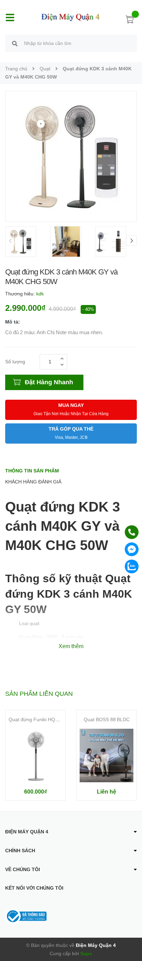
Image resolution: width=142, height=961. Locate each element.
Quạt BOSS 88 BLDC (107, 719)
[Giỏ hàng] (130, 20)
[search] (14, 44)
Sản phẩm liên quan (39, 693)
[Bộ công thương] (26, 915)
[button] (131, 240)
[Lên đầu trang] (131, 928)
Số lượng (15, 361)
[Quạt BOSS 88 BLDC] (106, 755)
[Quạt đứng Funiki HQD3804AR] (35, 755)
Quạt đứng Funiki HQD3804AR (42, 719)
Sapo (86, 953)
